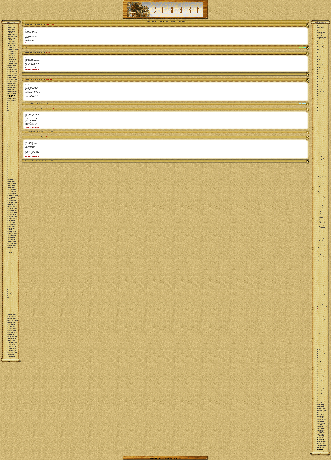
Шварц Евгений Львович (321, 424)
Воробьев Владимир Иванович (322, 119)
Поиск (166, 21)
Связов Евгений (321, 359)
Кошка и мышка (318, 310)
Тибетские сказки (11, 281)
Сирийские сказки (11, 266)
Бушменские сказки (12, 85)
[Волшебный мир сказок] (165, 18)
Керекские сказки (11, 160)
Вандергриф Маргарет (320, 105)
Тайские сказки (11, 275)
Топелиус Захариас (321, 396)
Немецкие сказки (11, 220)
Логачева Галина (321, 277)
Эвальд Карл (320, 437)
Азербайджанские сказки (11, 39)
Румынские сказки (11, 254)
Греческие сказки (11, 98)
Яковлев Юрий (320, 447)
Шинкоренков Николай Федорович (320, 431)
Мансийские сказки (12, 202)
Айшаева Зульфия (321, 30)
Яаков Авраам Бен (321, 445)
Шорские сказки (11, 334)
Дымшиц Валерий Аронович (321, 195)
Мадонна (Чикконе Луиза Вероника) (322, 283)
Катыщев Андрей (321, 238)
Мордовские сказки (12, 212)
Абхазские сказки (11, 27)
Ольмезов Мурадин (40, 24)
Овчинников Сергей (322, 306)
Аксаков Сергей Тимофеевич (321, 33)
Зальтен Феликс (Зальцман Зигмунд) (321, 216)
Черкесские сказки (11, 318)
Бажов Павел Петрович (320, 57)
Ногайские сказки (11, 231)
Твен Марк (319, 383)
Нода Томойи (320, 304)
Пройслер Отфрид (321, 333)
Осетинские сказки (11, 241)
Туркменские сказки (12, 289)
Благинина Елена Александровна (321, 87)
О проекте (172, 21)
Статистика (166, 457)
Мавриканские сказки (12, 195)
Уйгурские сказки (11, 297)
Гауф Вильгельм (321, 138)
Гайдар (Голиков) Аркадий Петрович (321, 127)
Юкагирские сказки (12, 352)
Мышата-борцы (318, 312)
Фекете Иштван (320, 414)
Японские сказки (11, 356)
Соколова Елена (321, 375)
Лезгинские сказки (11, 191)
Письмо (153, 457)
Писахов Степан (321, 326)
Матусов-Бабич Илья (322, 287)
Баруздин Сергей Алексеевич (321, 65)
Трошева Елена (320, 398)
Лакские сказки (11, 185)
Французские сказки (12, 308)
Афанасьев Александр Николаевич (320, 53)
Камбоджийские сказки (11, 147)
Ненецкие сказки (11, 222)
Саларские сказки (11, 260)
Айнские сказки (11, 41)
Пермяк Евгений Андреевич (321, 320)
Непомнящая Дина (321, 300)
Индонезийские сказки (11, 124)
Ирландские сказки (12, 128)
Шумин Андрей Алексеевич (320, 435)
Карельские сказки (11, 156)
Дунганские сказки (11, 110)
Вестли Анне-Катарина (320, 116)
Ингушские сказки (11, 118)
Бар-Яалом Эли (321, 59)
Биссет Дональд (321, 84)
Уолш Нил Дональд (321, 406)
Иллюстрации (181, 21)
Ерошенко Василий (321, 199)
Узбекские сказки (11, 295)
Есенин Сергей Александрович (321, 205)
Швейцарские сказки (12, 332)
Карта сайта (159, 457)
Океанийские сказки (12, 235)
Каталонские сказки (12, 158)
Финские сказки (11, 306)
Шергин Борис (320, 428)
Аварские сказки (11, 29)
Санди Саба (320, 351)
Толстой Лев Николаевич (320, 394)
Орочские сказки (11, 239)
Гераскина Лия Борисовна (320, 140)
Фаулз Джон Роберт (321, 410)
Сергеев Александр (321, 369)
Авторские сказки (29, 24)
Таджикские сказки (12, 273)
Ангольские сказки (12, 53)
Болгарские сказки (11, 77)
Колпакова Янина (321, 251)
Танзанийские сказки (12, 277)
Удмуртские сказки (11, 291)
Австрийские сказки (12, 34)
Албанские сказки (11, 43)
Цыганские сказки (11, 316)
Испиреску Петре (321, 224)
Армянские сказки (11, 57)
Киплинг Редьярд (321, 245)
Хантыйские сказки (12, 312)
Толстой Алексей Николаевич (321, 391)
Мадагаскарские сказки (11, 198)
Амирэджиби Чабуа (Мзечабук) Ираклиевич (321, 38)
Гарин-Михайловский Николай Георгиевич (322, 132)
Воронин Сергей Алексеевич (321, 124)
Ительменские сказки (12, 136)
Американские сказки (12, 49)
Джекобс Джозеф (321, 181)
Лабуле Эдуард (320, 258)
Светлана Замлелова (322, 357)
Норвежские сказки (12, 233)
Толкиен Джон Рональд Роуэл (321, 388)
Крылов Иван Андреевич (320, 254)
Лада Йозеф (320, 260)
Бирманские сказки (12, 75)
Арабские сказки (11, 55)
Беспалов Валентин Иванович (322, 79)
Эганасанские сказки (12, 342)
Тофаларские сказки (12, 283)
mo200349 (33, 47)
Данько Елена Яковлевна (320, 172)
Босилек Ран (320, 89)
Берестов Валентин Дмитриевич (321, 74)
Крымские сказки (11, 175)
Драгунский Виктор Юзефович (321, 187)
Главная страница (151, 21)
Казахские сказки (11, 142)
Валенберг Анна (321, 102)
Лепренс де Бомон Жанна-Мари (321, 268)
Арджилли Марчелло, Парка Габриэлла (322, 47)
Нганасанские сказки (12, 216)
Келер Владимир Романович (321, 241)
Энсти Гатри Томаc (321, 441)
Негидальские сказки (12, 218)
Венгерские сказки (11, 87)
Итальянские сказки (12, 134)
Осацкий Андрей (321, 317)
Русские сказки (11, 256)
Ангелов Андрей (321, 41)
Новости (160, 21)
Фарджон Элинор (321, 408)
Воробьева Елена (321, 121)
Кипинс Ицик (320, 243)
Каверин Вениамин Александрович (321, 227)
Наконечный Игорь (321, 298)
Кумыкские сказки (11, 179)
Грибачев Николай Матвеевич (321, 162)
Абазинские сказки (11, 25)
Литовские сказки (11, 193)
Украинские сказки (11, 299)
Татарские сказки (11, 279)
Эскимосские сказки (12, 346)
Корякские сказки (11, 171)
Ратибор (319, 347)
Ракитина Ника (320, 343)
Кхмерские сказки (11, 183)
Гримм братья (320, 164)
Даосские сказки (11, 102)
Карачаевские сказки (12, 154)
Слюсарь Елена (321, 373)
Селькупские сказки (12, 262)
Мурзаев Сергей (321, 294)
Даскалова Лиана (321, 174)
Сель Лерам (320, 364)
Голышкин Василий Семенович (321, 149)
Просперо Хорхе (321, 335)
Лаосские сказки (11, 187)
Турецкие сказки (11, 287)
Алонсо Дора (320, 35)
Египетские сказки (11, 114)
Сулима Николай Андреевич (321, 381)
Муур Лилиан (320, 296)
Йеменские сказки (11, 138)
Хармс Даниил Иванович (320, 417)
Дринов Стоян (320, 189)
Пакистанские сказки (12, 243)
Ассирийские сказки (12, 59)
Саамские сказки (11, 258)
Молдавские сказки (12, 208)
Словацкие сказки (11, 268)
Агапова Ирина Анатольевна (321, 28)
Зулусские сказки (11, 116)
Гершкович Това (321, 145)
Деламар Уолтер (321, 179)
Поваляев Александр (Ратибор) (322, 329)
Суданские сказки (11, 271)
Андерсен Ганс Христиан (320, 44)
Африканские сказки (12, 63)
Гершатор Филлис (321, 143)
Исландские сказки (12, 130)
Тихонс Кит (319, 385)
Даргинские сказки (11, 104)
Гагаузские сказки (11, 93)
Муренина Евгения (321, 292)
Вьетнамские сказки (12, 91)
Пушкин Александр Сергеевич (321, 338)
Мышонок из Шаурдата (320, 313)
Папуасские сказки (11, 245)
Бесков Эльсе (320, 76)
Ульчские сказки (11, 301)
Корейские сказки (11, 169)
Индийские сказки (11, 122)
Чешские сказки (11, 324)
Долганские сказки (11, 108)
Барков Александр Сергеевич (321, 62)
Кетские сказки (11, 162)
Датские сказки (11, 106)
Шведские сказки (11, 330)
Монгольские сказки (12, 210)
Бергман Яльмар (321, 69)
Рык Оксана (320, 349)
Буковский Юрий (321, 93)
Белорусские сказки (12, 73)
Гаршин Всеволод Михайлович (321, 135)
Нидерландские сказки (11, 229)
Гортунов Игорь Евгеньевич (321, 152)
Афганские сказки (11, 61)
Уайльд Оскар (320, 402)
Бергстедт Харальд (321, 71)
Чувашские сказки (11, 326)
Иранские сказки (11, 127)
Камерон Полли (321, 231)
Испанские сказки (11, 132)
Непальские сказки (12, 224)
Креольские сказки (12, 173)
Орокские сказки (11, 237)
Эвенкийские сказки (12, 338)
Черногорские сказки (12, 320)
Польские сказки (11, 249)
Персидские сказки (12, 247)
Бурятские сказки (11, 83)
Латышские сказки (11, 189)
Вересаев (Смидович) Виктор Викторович (320, 112)
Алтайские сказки (11, 47)
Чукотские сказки (11, 328)
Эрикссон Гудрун (321, 443)
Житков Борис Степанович (320, 208)
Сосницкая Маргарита (320, 378)
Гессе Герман (320, 147)
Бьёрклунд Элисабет (322, 97)
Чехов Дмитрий (321, 421)
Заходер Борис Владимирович (321, 222)
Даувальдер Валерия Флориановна (322, 177)
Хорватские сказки (11, 314)
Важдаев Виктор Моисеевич (321, 100)
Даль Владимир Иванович (321, 169)
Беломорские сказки (12, 71)
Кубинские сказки (11, 177)
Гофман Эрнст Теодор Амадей (321, 155)
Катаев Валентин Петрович (321, 236)
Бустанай (319, 95)
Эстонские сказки (11, 348)
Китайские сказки (11, 164)
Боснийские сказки (12, 79)
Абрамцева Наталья (322, 25)
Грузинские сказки (11, 100)
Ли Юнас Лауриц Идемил (321, 271)
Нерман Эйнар (320, 302)
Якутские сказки (11, 354)
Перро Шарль (320, 322)
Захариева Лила (321, 219)
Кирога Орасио (320, 247)
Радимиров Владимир (320, 341)
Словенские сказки (12, 270)
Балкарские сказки (11, 65)
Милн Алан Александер (320, 290)
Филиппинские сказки (11, 304)
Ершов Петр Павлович (320, 202)
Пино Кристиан (320, 324)
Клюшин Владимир (321, 249)
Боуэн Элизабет (321, 91)
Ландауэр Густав (321, 263)
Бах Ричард (320, 67)
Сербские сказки (11, 264)
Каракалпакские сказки (11, 152)
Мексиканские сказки (12, 206)
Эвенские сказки (11, 340)
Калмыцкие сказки (11, 144)
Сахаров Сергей (321, 353)
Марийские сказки (11, 204)
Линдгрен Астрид (321, 273)
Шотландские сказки (12, 336)
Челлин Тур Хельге (321, 419)
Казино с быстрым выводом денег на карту (180, 457)
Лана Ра (319, 261)
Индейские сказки (11, 120)
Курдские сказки (11, 181)
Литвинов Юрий (321, 275)
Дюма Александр (321, 197)
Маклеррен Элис (321, 285)
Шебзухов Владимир (322, 426)
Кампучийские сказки (12, 149)
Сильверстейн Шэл (321, 371)
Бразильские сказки (12, 81)
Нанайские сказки (11, 214)
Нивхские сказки (11, 226)
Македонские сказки (12, 200)
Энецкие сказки (11, 344)
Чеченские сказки (11, 322)
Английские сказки (12, 51)
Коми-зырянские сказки (11, 167)
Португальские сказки (11, 252)
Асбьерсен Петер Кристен (321, 50)
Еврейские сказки (11, 112)
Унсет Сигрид (320, 404)
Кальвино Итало (321, 229)
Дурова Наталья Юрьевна (321, 192)
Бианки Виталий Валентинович (321, 82)
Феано (318, 412)
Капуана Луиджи (321, 233)
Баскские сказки (11, 67)
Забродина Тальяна (322, 213)
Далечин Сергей (321, 166)
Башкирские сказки (12, 69)
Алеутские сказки (11, 45)
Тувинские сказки (11, 285)
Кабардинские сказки (12, 140)
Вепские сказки (11, 89)
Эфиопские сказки (11, 350)
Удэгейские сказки (11, 293)
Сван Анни (319, 355)
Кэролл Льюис (320, 256)
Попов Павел (320, 331)
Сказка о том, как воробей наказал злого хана (320, 315)
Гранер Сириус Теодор (320, 159)
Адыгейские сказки (12, 36)
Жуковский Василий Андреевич (322, 211)
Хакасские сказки (11, 310)
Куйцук (316, 311)
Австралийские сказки (11, 32)
